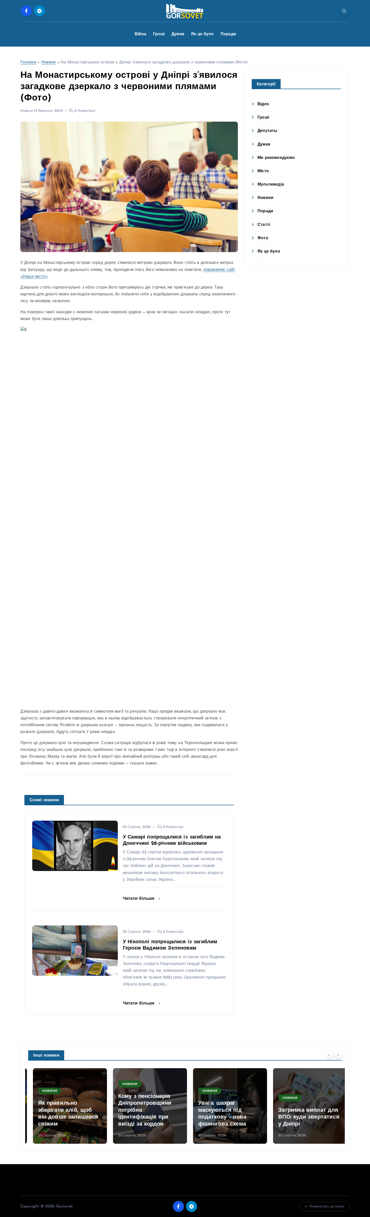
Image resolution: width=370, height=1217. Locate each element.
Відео (263, 104)
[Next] (338, 1055)
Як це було (202, 34)
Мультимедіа (270, 185)
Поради (228, 34)
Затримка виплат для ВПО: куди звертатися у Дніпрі (304, 1117)
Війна (140, 34)
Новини (48, 62)
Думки (177, 34)
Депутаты (267, 131)
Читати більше (139, 898)
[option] (65, 1106)
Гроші (159, 34)
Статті (263, 225)
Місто (263, 171)
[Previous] (329, 1055)
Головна (28, 62)
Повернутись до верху (326, 1206)
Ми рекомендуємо (276, 158)
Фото (262, 238)
